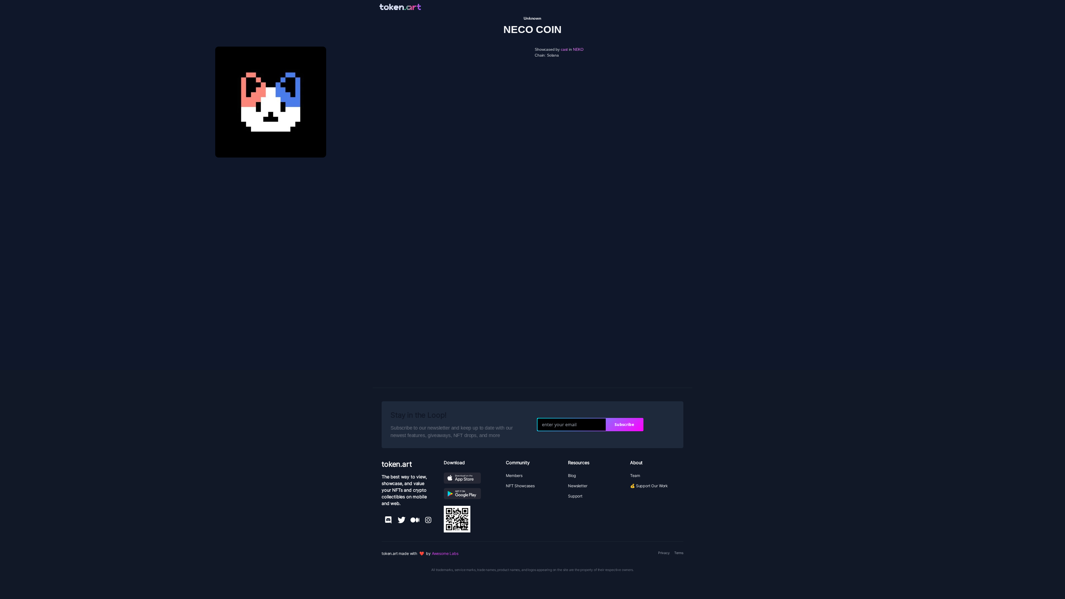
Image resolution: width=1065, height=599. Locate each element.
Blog (572, 475)
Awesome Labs (445, 553)
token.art (397, 464)
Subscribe (624, 424)
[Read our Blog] (415, 520)
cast (564, 49)
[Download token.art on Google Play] (470, 493)
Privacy (664, 553)
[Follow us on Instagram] (428, 520)
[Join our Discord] (388, 520)
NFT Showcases (520, 485)
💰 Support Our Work (649, 485)
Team (635, 475)
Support (575, 496)
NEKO (578, 49)
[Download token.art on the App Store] (470, 478)
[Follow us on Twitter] (401, 520)
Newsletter (577, 485)
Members (514, 475)
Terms (678, 553)
